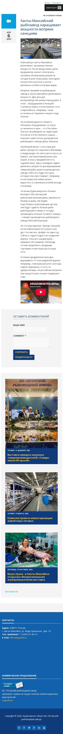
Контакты (56, 3)
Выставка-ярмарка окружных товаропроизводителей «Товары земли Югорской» (28, 457)
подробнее (7, 700)
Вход (47, 3)
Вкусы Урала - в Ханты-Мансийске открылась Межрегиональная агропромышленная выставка (28, 576)
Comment (19, 335)
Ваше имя (19, 325)
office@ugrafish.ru (18, 637)
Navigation (53, 7)
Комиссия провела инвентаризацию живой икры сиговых (29, 519)
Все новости (11, 591)
